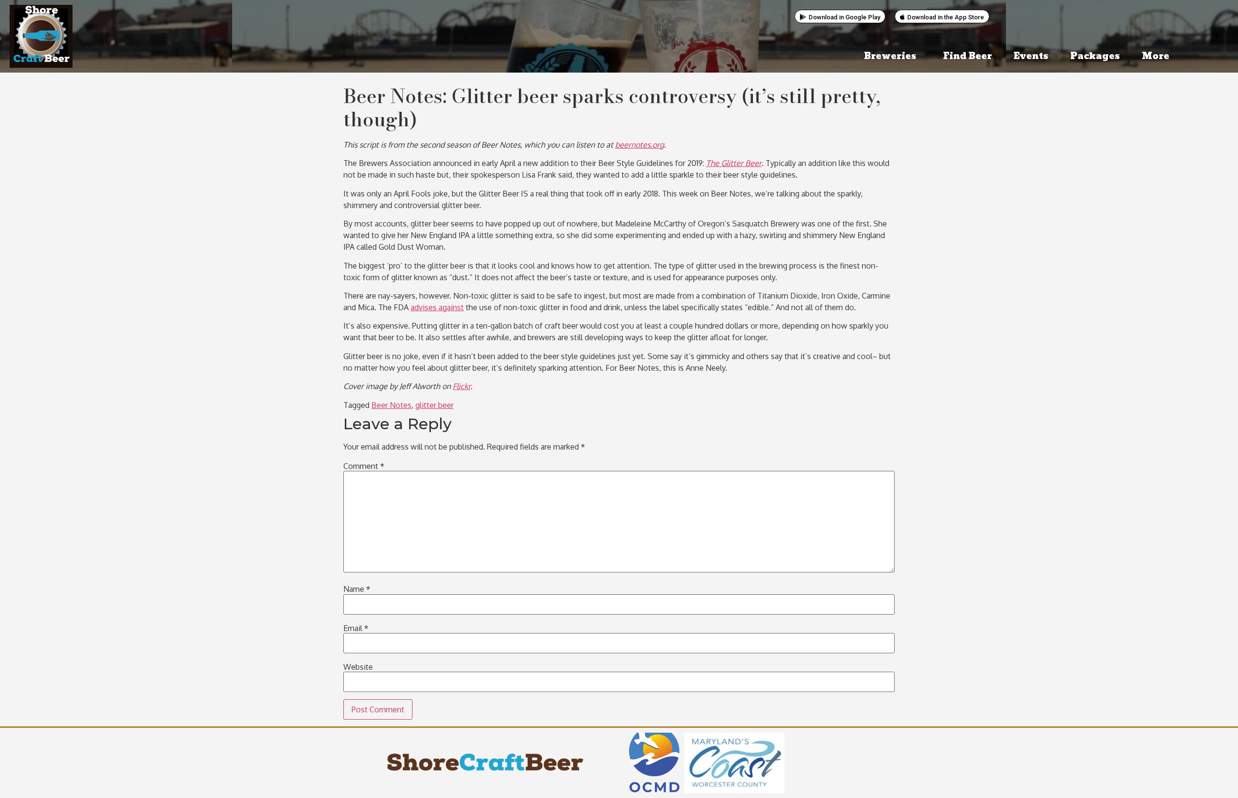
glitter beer (434, 405)
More (1155, 56)
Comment (363, 466)
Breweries (890, 56)
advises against (437, 307)
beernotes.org (639, 145)
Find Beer (967, 56)
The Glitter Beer (734, 163)
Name (356, 589)
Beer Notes (391, 405)
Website (358, 667)
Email (355, 628)
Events (1031, 56)
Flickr (462, 386)
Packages (1095, 56)
